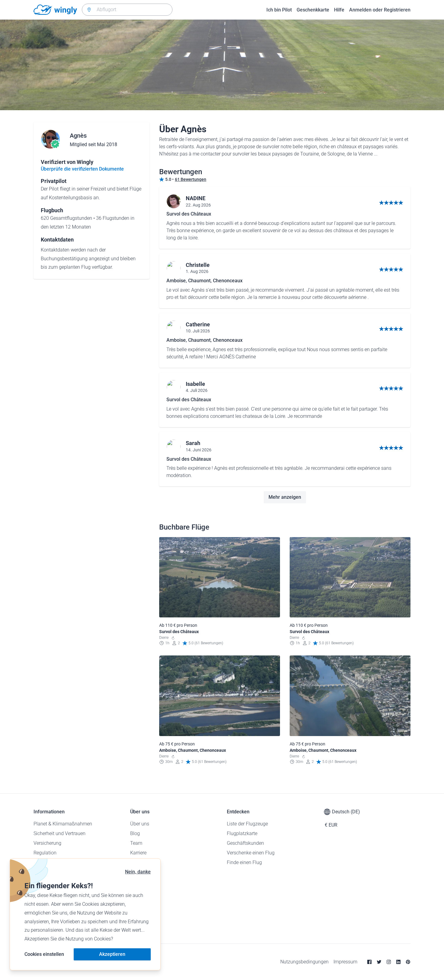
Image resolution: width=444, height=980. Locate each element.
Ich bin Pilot (279, 10)
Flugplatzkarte (242, 833)
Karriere (138, 853)
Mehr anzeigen (285, 497)
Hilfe (339, 10)
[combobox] (127, 10)
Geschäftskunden (245, 843)
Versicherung (47, 843)
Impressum (345, 962)
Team (136, 843)
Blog (135, 833)
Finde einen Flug (244, 862)
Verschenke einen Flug (251, 853)
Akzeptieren (112, 954)
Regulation (45, 853)
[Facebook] (369, 961)
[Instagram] (388, 961)
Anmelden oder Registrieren (379, 10)
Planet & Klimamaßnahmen (63, 824)
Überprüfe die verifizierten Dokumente (82, 169)
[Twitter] (379, 961)
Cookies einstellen (44, 954)
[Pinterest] (408, 961)
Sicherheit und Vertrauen (59, 833)
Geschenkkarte (313, 10)
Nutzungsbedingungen (304, 962)
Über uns (139, 824)
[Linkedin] (398, 961)
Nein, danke (138, 872)
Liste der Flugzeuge (247, 824)
